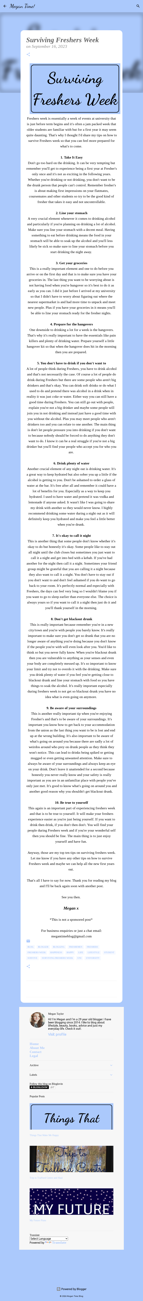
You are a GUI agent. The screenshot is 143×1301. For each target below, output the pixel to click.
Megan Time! (22, 6)
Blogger (43, 947)
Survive (32, 958)
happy (70, 952)
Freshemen (75, 947)
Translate (59, 1242)
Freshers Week (37, 952)
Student (109, 952)
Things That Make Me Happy (44, 1135)
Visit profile (57, 1034)
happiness (56, 952)
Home (34, 1044)
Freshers (92, 947)
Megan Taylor (56, 1013)
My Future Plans (38, 1220)
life (80, 952)
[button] (28, 55)
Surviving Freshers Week (57, 958)
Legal (34, 1056)
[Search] (40, 6)
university (93, 958)
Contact (36, 1052)
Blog (30, 947)
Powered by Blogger (73, 1289)
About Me (37, 1048)
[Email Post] (28, 942)
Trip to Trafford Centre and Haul (46, 1178)
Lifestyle (94, 952)
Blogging (59, 947)
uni (79, 958)
